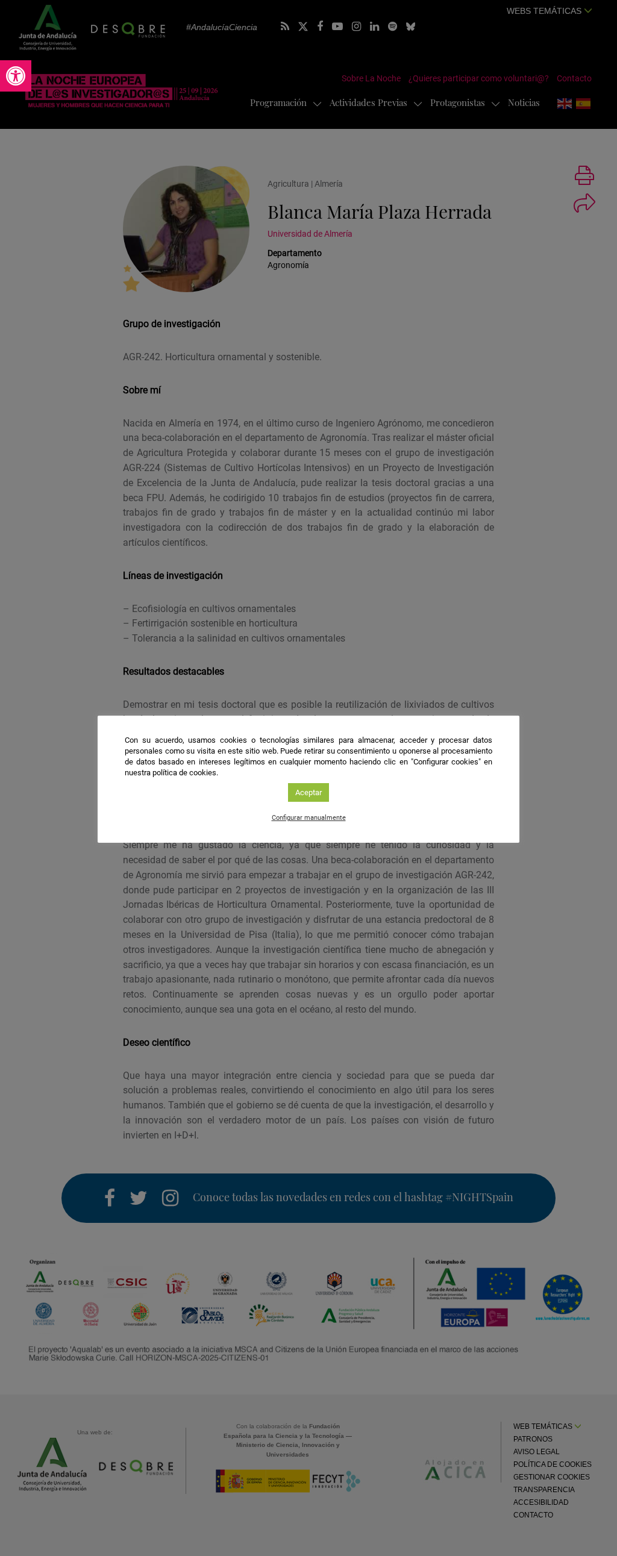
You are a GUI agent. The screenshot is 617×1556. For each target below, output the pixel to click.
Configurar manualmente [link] (309, 818)
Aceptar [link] (308, 792)
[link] (15, 76)
